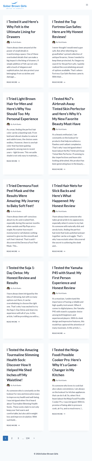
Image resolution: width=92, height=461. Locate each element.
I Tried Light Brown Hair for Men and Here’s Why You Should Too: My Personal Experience (22, 109)
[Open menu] (87, 5)
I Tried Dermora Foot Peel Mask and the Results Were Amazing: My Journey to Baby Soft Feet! (23, 196)
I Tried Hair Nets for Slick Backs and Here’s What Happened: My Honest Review (67, 196)
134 (27, 438)
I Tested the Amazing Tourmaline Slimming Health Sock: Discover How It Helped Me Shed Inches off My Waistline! (23, 365)
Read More (13, 82)
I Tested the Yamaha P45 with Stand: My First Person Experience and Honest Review (67, 278)
